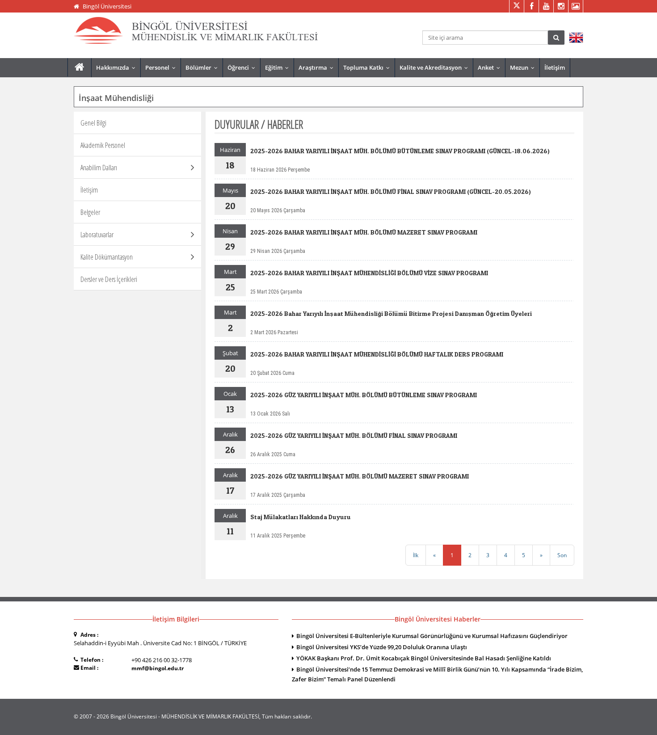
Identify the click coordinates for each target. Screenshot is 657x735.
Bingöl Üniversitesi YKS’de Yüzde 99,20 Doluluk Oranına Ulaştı (381, 647)
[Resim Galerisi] (575, 6)
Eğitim (279, 67)
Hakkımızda (117, 67)
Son (562, 555)
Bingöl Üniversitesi (107, 6)
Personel (162, 67)
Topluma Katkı (368, 67)
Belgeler (90, 212)
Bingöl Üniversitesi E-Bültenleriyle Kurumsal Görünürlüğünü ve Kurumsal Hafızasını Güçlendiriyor (432, 636)
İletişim (554, 67)
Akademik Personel (102, 145)
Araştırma (318, 67)
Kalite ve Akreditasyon (436, 67)
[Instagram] (560, 6)
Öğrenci (243, 67)
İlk (415, 555)
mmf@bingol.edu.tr (157, 668)
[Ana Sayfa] (79, 67)
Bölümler (203, 67)
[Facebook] (531, 6)
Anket (491, 67)
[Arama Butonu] (556, 37)
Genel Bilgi (93, 123)
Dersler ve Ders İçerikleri (108, 279)
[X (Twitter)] (516, 6)
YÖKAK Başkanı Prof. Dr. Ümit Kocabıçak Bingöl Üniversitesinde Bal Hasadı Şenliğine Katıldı (423, 658)
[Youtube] (546, 6)
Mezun (524, 67)
